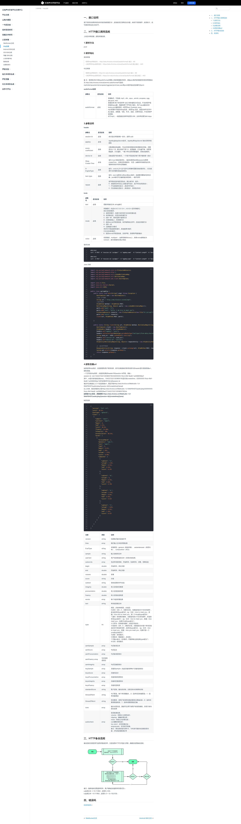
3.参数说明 (216, 26)
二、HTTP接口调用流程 (219, 18)
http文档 (6, 46)
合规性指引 (6, 65)
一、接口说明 (215, 15)
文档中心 (84, 3)
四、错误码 (215, 33)
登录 (182, 3)
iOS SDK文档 (7, 52)
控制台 (175, 3)
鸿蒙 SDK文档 (7, 55)
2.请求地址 (216, 23)
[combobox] (222, 8)
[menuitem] (66, 3)
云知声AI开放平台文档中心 (12, 10)
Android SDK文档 (9, 49)
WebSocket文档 (8, 43)
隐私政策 (6, 61)
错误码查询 (88, 805)
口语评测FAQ (7, 58)
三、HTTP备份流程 (217, 31)
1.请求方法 (216, 20)
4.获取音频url (217, 28)
